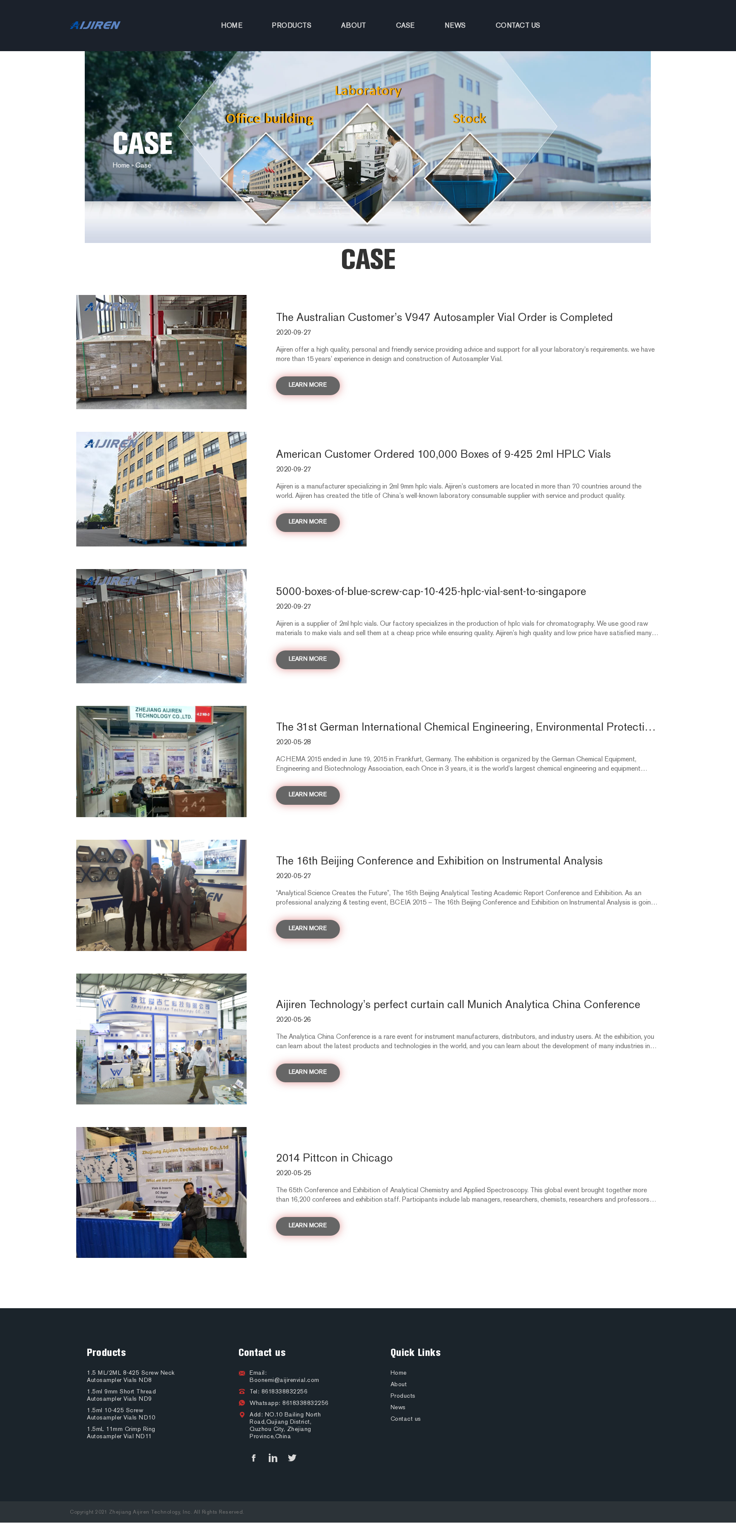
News (455, 25)
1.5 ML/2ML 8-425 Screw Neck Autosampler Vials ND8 (131, 1376)
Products (291, 25)
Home (231, 25)
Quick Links (416, 1352)
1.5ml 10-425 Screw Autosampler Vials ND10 (121, 1414)
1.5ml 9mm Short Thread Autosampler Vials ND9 (121, 1395)
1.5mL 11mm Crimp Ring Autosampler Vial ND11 (121, 1432)
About (353, 25)
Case (405, 25)
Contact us (518, 25)
